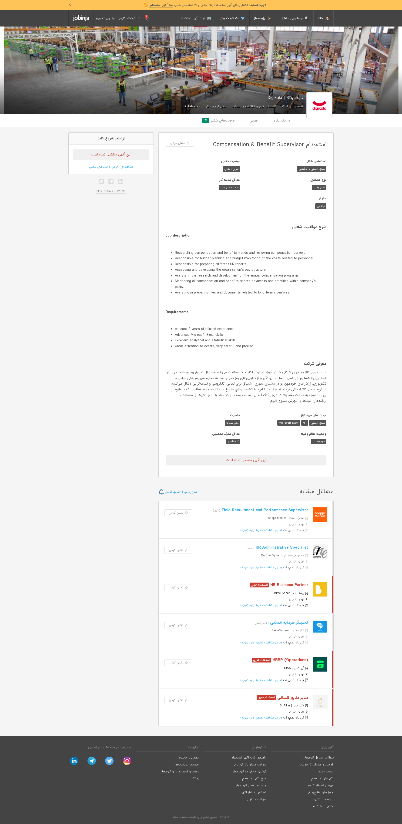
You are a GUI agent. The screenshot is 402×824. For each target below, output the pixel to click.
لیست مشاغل (325, 771)
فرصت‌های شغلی (219, 120)
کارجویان (327, 747)
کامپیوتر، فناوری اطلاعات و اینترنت (254, 106)
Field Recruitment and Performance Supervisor (264, 510)
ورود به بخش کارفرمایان (250, 785)
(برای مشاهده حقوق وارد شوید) (261, 530)
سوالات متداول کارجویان (318, 757)
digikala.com (192, 106)
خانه (321, 18)
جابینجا (193, 747)
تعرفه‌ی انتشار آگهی (253, 792)
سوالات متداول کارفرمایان (250, 764)
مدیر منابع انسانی (292, 698)
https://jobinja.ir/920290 (111, 191)
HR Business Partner (288, 585)
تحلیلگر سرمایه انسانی (288, 623)
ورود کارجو (103, 18)
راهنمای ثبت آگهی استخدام (248, 757)
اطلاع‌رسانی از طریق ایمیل (181, 492)
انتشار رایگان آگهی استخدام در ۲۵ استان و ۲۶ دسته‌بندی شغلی (207, 5)
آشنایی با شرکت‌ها (323, 806)
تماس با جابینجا (188, 757)
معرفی (254, 120)
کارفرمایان (259, 747)
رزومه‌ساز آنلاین (324, 799)
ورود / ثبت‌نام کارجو (321, 785)
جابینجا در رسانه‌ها (187, 764)
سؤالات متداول (257, 799)
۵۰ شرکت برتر (230, 18)
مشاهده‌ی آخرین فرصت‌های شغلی (111, 167)
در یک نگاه (282, 120)
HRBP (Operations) (289, 660)
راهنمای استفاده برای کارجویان (179, 771)
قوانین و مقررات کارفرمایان (249, 771)
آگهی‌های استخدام (322, 778)
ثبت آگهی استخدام (193, 18)
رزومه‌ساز (260, 18)
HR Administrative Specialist (281, 547)
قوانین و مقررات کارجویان (317, 764)
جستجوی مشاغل (292, 18)
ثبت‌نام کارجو (128, 18)
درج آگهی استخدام (254, 778)
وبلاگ (195, 778)
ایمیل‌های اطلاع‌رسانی (320, 792)
